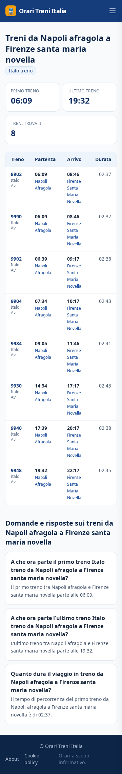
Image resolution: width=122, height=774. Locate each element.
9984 (16, 343)
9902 (16, 259)
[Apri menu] (112, 11)
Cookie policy (31, 759)
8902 (16, 174)
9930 (16, 385)
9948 (16, 470)
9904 (16, 301)
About (12, 759)
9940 (16, 428)
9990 (16, 216)
